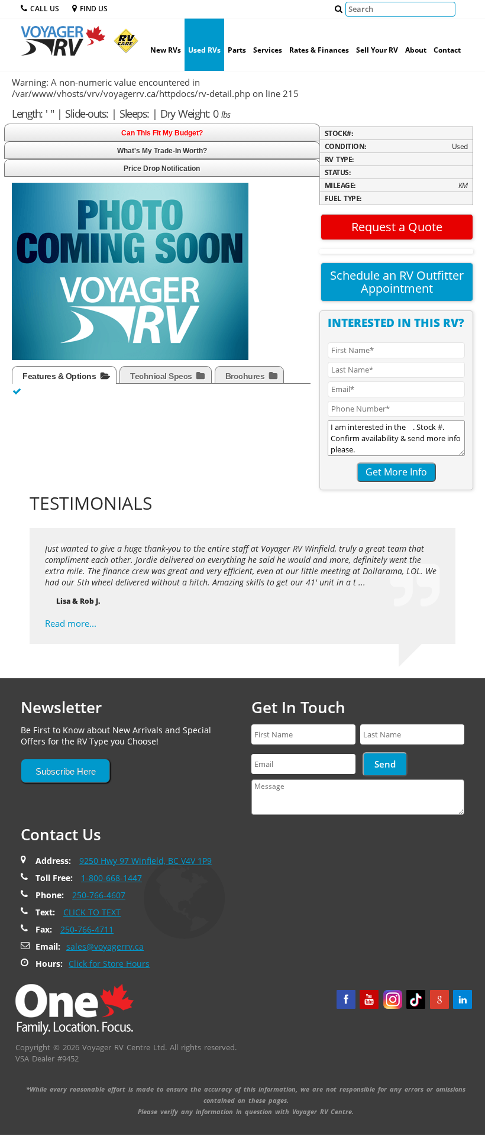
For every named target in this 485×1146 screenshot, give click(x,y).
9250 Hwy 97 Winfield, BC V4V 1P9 (145, 860)
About (415, 50)
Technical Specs (162, 376)
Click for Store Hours (109, 963)
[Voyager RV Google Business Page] (439, 999)
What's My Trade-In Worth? (162, 151)
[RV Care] (123, 45)
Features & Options (60, 376)
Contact (447, 50)
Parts (237, 50)
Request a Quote (396, 227)
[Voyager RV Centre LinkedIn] (462, 999)
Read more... (70, 623)
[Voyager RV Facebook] (346, 999)
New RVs (165, 50)
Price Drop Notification (162, 168)
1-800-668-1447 (111, 877)
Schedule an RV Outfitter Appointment (397, 281)
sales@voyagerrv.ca (105, 946)
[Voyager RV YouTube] (369, 999)
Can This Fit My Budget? (162, 133)
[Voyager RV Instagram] (392, 999)
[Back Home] (74, 1008)
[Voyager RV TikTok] (415, 999)
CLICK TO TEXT (92, 912)
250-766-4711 (87, 929)
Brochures (246, 376)
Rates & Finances (319, 50)
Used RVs (204, 50)
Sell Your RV (377, 50)
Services (267, 50)
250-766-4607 (98, 895)
